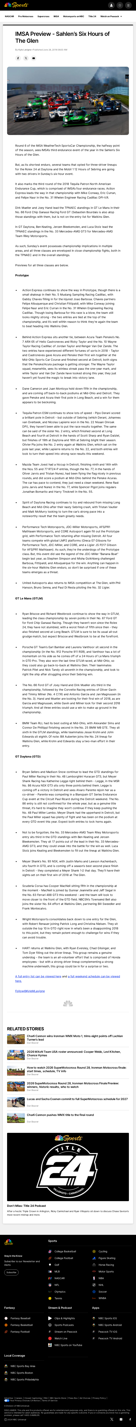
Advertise (8, 1398)
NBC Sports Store (58, 1398)
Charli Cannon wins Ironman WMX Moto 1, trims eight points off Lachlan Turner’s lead (75, 1037)
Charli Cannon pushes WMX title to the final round (60, 1115)
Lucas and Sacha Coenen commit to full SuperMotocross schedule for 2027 (77, 1099)
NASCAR (9, 16)
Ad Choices (85, 1398)
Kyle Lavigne (24, 49)
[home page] (16, 5)
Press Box (73, 1398)
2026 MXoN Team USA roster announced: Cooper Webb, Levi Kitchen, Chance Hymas (74, 1053)
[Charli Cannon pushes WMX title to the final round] (16, 1118)
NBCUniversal (23, 1406)
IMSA (56, 16)
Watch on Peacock (109, 16)
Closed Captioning (33, 1398)
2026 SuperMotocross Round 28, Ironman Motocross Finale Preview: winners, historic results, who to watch (73, 1085)
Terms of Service (49, 1400)
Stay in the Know (13, 1255)
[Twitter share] (26, 58)
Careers (18, 1398)
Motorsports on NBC (73, 16)
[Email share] (33, 58)
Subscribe (11, 1272)
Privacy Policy (99, 1398)
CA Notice (35, 1400)
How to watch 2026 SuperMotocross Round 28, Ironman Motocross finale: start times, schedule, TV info (76, 1069)
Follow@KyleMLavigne (30, 991)
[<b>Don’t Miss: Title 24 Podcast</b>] (68, 1167)
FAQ (45, 1398)
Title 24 (92, 16)
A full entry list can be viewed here (38, 976)
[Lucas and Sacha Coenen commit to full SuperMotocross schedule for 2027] (16, 1102)
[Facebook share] (18, 58)
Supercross (43, 16)
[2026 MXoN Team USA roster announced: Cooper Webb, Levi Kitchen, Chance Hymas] (16, 1055)
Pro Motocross (25, 16)
